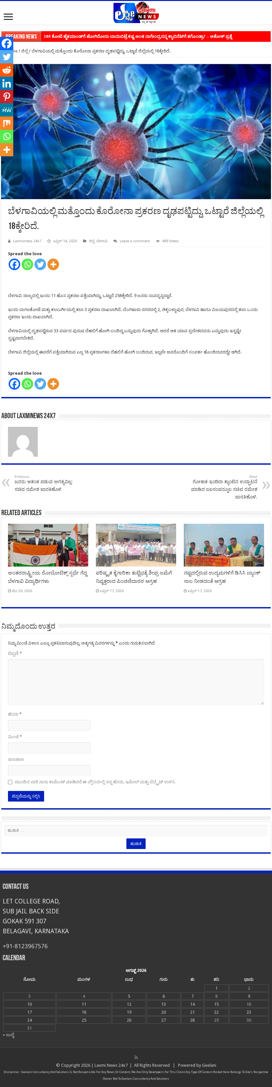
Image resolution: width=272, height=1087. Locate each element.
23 (248, 1012)
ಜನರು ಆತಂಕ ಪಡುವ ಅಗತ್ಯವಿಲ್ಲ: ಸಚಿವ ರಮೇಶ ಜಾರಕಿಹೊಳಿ (44, 483)
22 (216, 1012)
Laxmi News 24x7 (111, 1065)
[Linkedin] (6, 83)
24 (29, 1020)
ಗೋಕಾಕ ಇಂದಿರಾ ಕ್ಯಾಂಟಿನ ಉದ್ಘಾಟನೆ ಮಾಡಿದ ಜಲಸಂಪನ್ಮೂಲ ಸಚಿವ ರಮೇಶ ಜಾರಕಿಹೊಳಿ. (224, 487)
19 (129, 1012)
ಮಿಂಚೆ (15, 736)
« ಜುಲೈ (8, 1034)
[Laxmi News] (136, 12)
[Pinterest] (6, 96)
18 (84, 1012)
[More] (53, 264)
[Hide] (2, 162)
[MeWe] (6, 109)
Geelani (209, 1065)
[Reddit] (6, 70)
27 (163, 1020)
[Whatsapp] (27, 264)
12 (129, 1004)
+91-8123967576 (25, 946)
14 (192, 1004)
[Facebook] (14, 264)
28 (192, 1020)
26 (129, 1020)
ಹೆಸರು (15, 714)
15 (216, 1004)
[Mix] (6, 123)
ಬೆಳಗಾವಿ (101, 241)
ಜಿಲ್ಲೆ (24, 50)
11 (84, 1004)
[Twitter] (40, 264)
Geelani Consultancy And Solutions (45, 1072)
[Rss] (136, 1057)
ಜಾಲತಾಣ (16, 759)
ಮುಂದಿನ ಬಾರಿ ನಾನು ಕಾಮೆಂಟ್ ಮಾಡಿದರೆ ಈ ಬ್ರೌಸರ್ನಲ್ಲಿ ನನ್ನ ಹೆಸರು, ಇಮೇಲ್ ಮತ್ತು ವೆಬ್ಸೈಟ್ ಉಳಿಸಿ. (95, 781)
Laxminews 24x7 (27, 241)
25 (84, 1020)
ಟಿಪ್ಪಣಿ (15, 653)
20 (163, 1012)
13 (163, 1004)
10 (29, 1004)
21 (192, 1012)
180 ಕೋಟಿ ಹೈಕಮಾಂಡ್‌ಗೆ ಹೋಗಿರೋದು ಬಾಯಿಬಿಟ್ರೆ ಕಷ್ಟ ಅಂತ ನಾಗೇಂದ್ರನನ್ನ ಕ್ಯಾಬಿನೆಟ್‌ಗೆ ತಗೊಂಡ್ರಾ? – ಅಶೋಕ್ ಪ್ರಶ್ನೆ (138, 36)
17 (29, 1012)
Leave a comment (135, 241)
